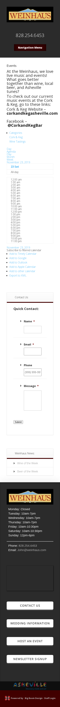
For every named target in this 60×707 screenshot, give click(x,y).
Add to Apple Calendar (22, 267)
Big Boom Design (33, 698)
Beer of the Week (27, 471)
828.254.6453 (28, 545)
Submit (18, 422)
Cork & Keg (16, 137)
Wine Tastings (17, 141)
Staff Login (50, 698)
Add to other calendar (22, 271)
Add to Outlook (18, 262)
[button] (24, 250)
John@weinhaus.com (32, 550)
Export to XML (17, 275)
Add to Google (17, 258)
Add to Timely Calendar (22, 254)
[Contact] (30, 609)
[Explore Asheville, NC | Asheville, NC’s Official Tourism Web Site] (30, 689)
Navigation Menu (30, 47)
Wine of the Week (27, 463)
